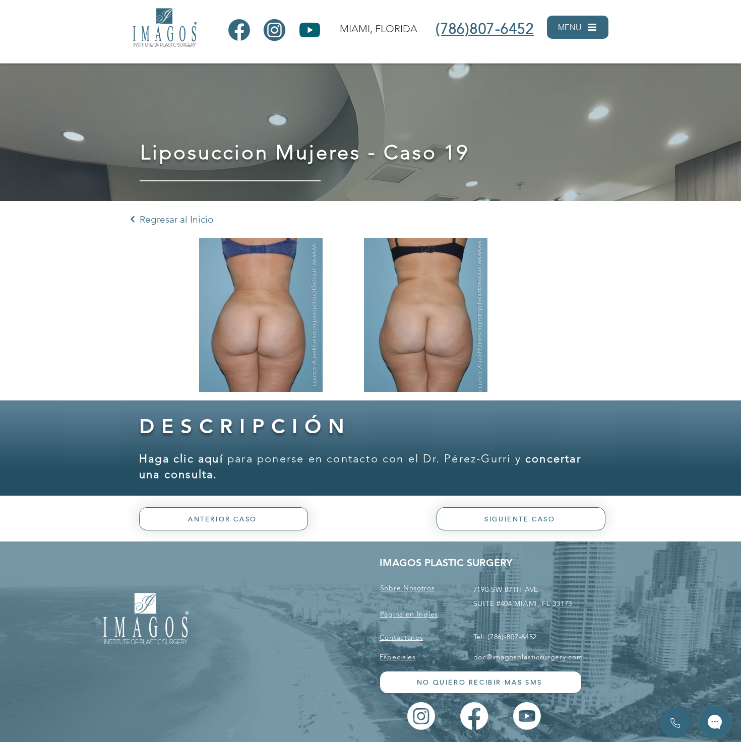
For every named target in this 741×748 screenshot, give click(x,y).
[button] (577, 27)
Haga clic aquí (181, 458)
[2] (274, 30)
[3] (309, 30)
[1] (239, 30)
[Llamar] (675, 723)
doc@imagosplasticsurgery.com (528, 656)
